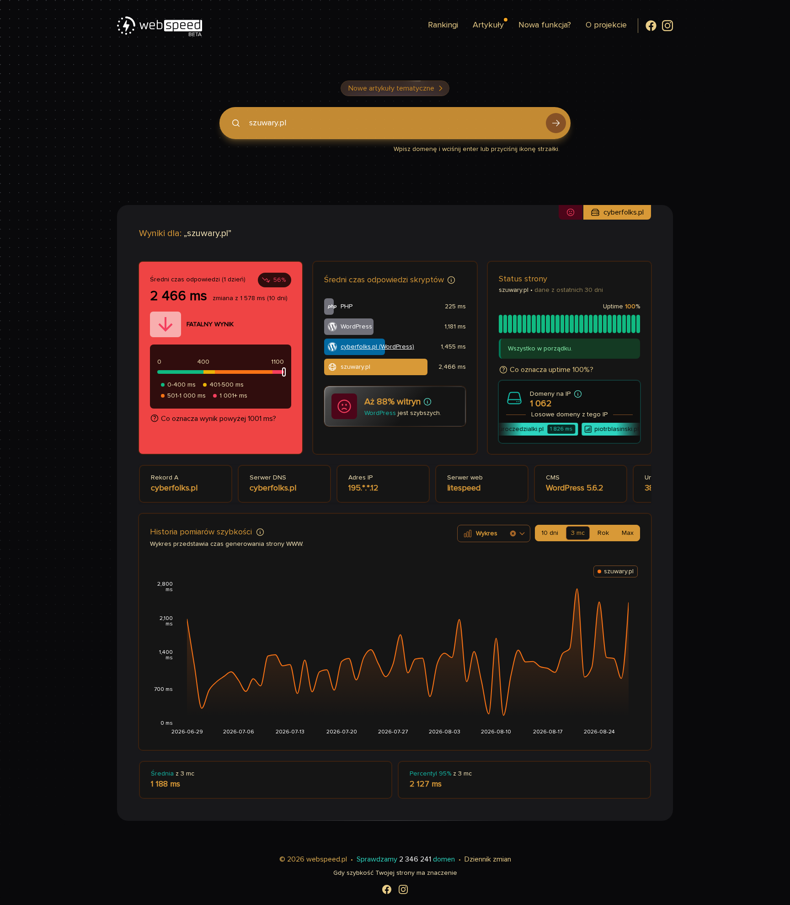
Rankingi (443, 25)
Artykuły (488, 25)
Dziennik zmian (487, 859)
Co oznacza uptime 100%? (551, 369)
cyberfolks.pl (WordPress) (377, 347)
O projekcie (606, 25)
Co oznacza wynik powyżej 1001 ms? (218, 418)
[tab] (549, 533)
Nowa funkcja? (544, 25)
